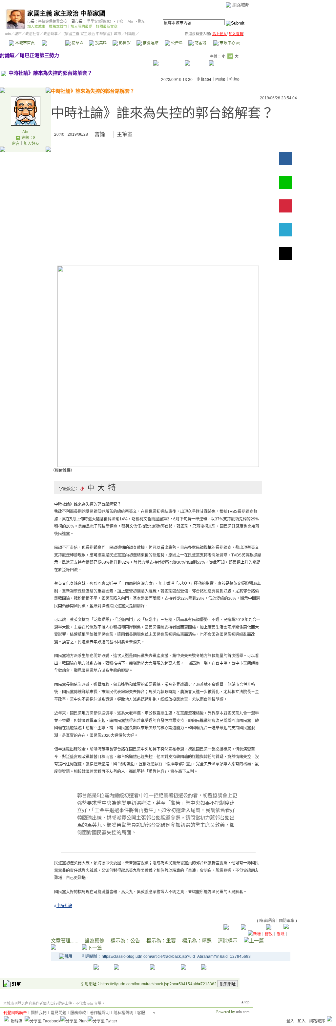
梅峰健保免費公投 (52, 21)
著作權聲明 (100, 1013)
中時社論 (64, 905)
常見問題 (58, 1013)
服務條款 (78, 1013)
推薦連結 (150, 43)
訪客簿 (200, 43)
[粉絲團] (6, 1018)
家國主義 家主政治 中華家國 (66, 13)
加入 (301, 1021)
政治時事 (50, 34)
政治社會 (32, 34)
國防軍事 (287, 920)
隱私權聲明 (123, 1013)
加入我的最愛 (81, 27)
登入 (290, 1021)
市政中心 (229, 43)
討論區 (53, 43)
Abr (130, 21)
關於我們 (39, 1013)
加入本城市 (36, 27)
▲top (245, 1002)
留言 (16, 143)
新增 (257, 934)
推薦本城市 (58, 27)
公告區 (176, 43)
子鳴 (119, 21)
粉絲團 (17, 1021)
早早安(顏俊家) (99, 21)
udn (8, 34)
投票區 (100, 43)
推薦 (234, 79)
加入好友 (31, 143)
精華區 (77, 43)
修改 (269, 934)
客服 (141, 1013)
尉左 (141, 21)
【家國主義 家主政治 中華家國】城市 (91, 34)
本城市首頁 (24, 43)
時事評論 (267, 920)
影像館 (124, 43)
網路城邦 (240, 4)
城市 (18, 34)
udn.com (242, 1012)
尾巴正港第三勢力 (39, 55)
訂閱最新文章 (106, 27)
